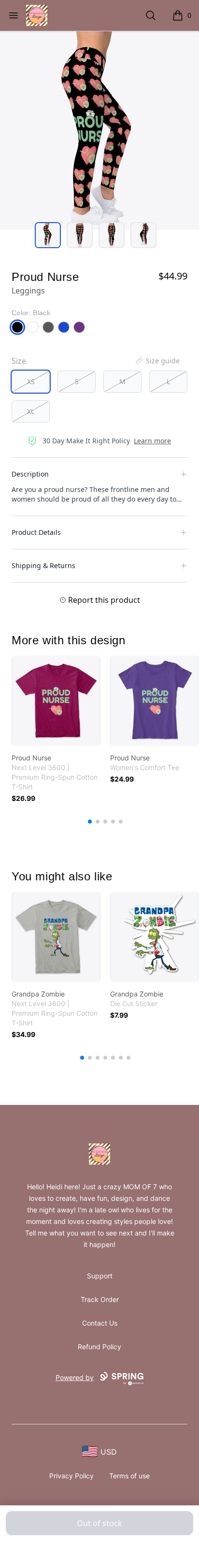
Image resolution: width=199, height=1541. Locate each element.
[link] (56, 700)
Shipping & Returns (43, 565)
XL (30, 411)
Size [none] (19, 361)
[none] (157, 361)
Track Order (100, 1299)
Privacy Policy (71, 1476)
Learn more (152, 440)
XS (31, 381)
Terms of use (129, 1476)
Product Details (36, 532)
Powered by (75, 1377)
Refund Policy (99, 1346)
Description (30, 473)
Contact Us (99, 1323)
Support (100, 1276)
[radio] (31, 382)
